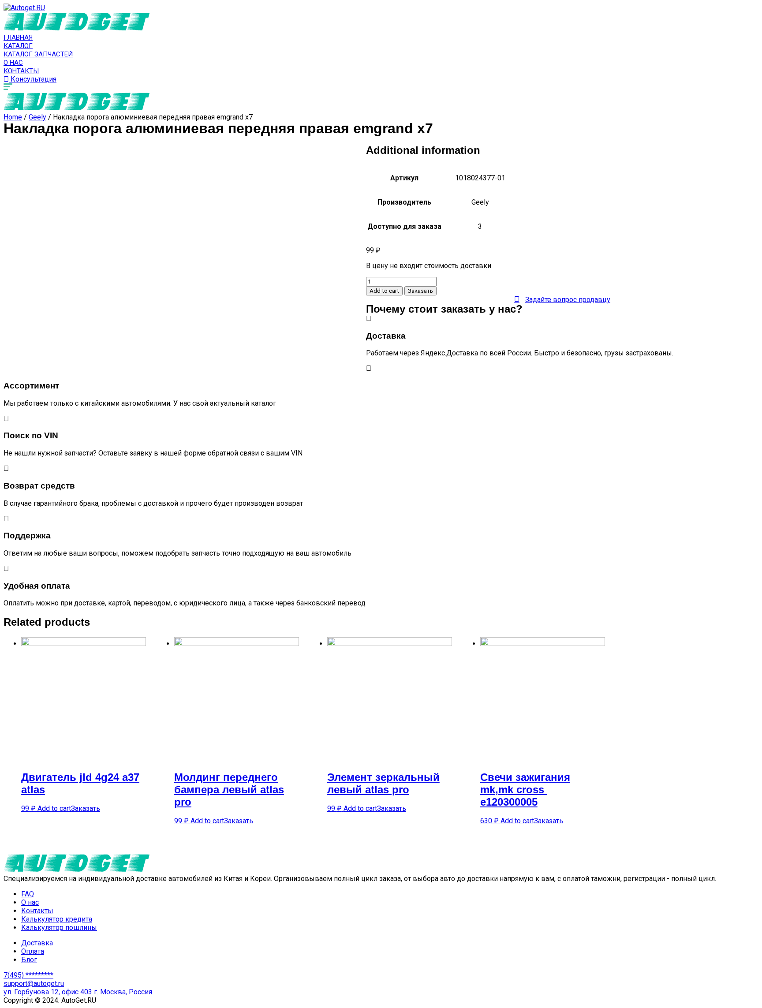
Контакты (21, 71)
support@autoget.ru (34, 983)
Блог (29, 960)
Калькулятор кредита (56, 919)
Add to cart (384, 290)
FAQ (27, 894)
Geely (37, 117)
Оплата (32, 951)
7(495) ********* (28, 975)
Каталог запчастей (38, 54)
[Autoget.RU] (24, 8)
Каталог (18, 46)
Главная (18, 37)
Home (13, 117)
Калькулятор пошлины (59, 927)
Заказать (420, 290)
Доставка (37, 943)
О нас (13, 63)
